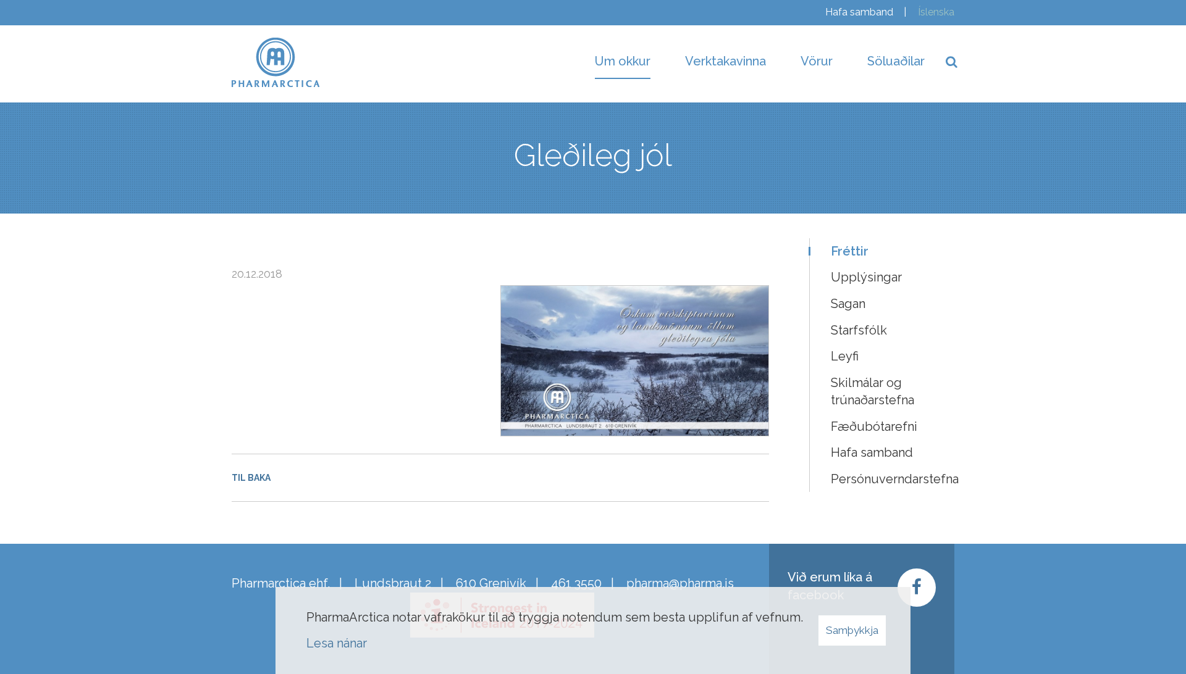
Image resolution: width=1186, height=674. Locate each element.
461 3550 (576, 583)
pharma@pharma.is (680, 583)
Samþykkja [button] (852, 630)
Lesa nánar (336, 643)
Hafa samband (859, 12)
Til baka (251, 478)
